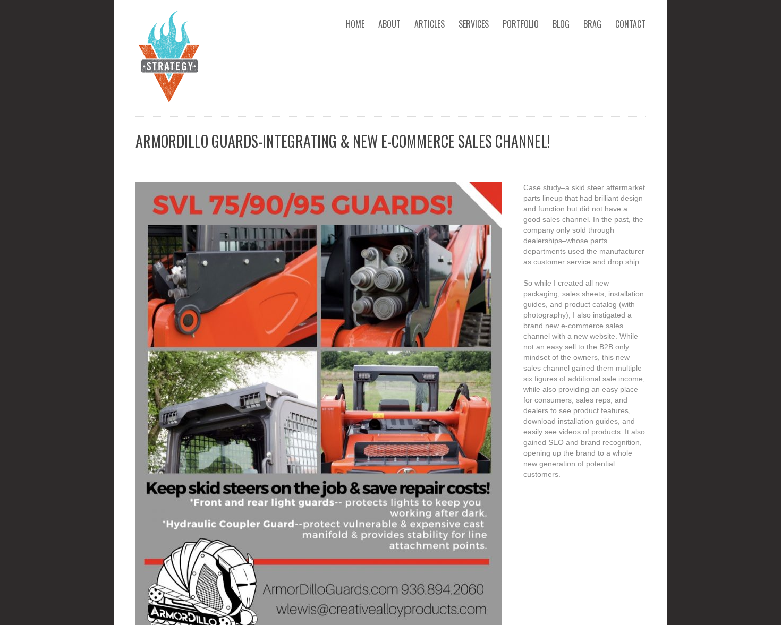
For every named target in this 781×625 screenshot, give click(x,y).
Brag (592, 24)
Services (474, 24)
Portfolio (521, 24)
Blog (561, 24)
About (389, 24)
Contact (630, 24)
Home (355, 24)
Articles (429, 24)
